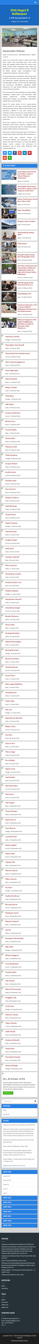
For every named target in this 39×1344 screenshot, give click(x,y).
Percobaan (5, 1302)
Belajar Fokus (10, 727)
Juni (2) (5, 1189)
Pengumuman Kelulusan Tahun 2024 (14, 1165)
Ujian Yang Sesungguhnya (15, 362)
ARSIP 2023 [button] (7, 1207)
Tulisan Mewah (11, 1023)
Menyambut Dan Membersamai (17, 354)
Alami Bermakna (11, 786)
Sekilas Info (5, 1305)
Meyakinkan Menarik (13, 599)
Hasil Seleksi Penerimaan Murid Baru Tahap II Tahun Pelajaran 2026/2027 (27, 175)
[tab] (19, 1172)
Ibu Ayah (8, 888)
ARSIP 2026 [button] (7, 1172)
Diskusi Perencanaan (13, 989)
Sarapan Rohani (11, 464)
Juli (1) (5, 1193)
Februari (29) (7, 1180)
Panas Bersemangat (12, 1057)
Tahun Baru (9, 794)
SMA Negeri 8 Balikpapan (24, 1336)
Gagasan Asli (10, 862)
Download (6, 1114)
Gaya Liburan (10, 828)
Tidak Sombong (11, 455)
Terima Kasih (10, 438)
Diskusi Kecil (22, 244)
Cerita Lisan (9, 1006)
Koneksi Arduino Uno (13, 582)
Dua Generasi (10, 489)
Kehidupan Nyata (11, 913)
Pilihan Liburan (11, 879)
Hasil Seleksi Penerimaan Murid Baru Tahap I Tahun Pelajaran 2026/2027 (27, 189)
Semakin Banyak (11, 667)
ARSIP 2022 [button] (7, 1212)
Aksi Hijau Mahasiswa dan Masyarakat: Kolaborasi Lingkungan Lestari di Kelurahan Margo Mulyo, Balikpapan (27, 270)
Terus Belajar (10, 760)
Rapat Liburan (10, 820)
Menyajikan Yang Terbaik (14, 345)
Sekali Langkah (10, 845)
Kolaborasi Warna (12, 498)
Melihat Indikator (11, 591)
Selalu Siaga (9, 701)
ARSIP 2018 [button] (7, 1225)
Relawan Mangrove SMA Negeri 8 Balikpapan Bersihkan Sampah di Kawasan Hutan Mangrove (27, 324)
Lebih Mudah (10, 1032)
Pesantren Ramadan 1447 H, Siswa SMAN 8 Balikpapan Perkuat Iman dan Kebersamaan (27, 308)
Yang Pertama (10, 515)
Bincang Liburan (11, 905)
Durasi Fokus (10, 676)
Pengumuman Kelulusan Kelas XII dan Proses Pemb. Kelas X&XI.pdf (18, 1141)
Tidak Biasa (9, 396)
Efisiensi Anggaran (12, 955)
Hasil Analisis (10, 777)
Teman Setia (9, 625)
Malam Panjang (11, 523)
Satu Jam (8, 710)
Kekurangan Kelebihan (13, 684)
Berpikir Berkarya (12, 616)
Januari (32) (6, 1176)
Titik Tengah (9, 803)
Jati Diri (8, 930)
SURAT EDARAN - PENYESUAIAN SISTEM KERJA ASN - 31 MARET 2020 (19, 1160)
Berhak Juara (10, 421)
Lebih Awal (9, 549)
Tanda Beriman (11, 693)
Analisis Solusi (10, 472)
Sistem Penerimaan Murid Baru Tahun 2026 (27, 200)
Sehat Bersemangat (12, 608)
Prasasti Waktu (11, 430)
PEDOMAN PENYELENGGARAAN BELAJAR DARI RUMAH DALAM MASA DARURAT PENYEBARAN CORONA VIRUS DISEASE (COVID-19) (17, 1153)
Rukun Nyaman (11, 565)
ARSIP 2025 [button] (7, 1198)
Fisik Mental (9, 981)
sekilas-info (5, 1307)
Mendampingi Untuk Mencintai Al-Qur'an (25, 284)
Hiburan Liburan (11, 871)
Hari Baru (8, 735)
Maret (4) (6, 1184)
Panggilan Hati (10, 998)
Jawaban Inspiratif (12, 557)
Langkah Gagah (11, 540)
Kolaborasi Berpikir (12, 1040)
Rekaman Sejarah (12, 921)
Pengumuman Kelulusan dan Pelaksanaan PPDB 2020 (19, 1125)
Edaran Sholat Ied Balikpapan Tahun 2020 (15, 1146)
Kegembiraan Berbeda (13, 718)
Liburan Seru (10, 744)
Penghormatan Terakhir (27, 221)
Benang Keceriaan (12, 650)
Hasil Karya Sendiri (12, 337)
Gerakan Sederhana (12, 413)
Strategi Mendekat (12, 633)
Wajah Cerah (10, 769)
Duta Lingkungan (11, 371)
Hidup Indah (10, 854)
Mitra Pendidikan (24, 210)
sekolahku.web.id (23, 1341)
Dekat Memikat (11, 379)
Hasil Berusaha (10, 481)
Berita (5, 1110)
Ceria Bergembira (11, 964)
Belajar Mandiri (11, 388)
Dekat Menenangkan (13, 642)
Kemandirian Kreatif (13, 574)
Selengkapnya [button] (8, 1093)
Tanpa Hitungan (11, 811)
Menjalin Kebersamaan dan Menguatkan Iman (26, 256)
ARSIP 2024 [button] (7, 1202)
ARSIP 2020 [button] (7, 1221)
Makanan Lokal (11, 447)
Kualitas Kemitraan (12, 896)
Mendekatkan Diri (24, 294)
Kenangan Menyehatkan (14, 938)
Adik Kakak (9, 404)
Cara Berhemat (11, 837)
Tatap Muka (9, 1049)
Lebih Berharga (11, 506)
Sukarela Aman (11, 532)
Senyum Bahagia (11, 1066)
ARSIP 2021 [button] (7, 1216)
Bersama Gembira (12, 659)
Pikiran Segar (10, 752)
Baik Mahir (9, 947)
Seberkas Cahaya (11, 1015)
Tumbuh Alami (10, 972)
